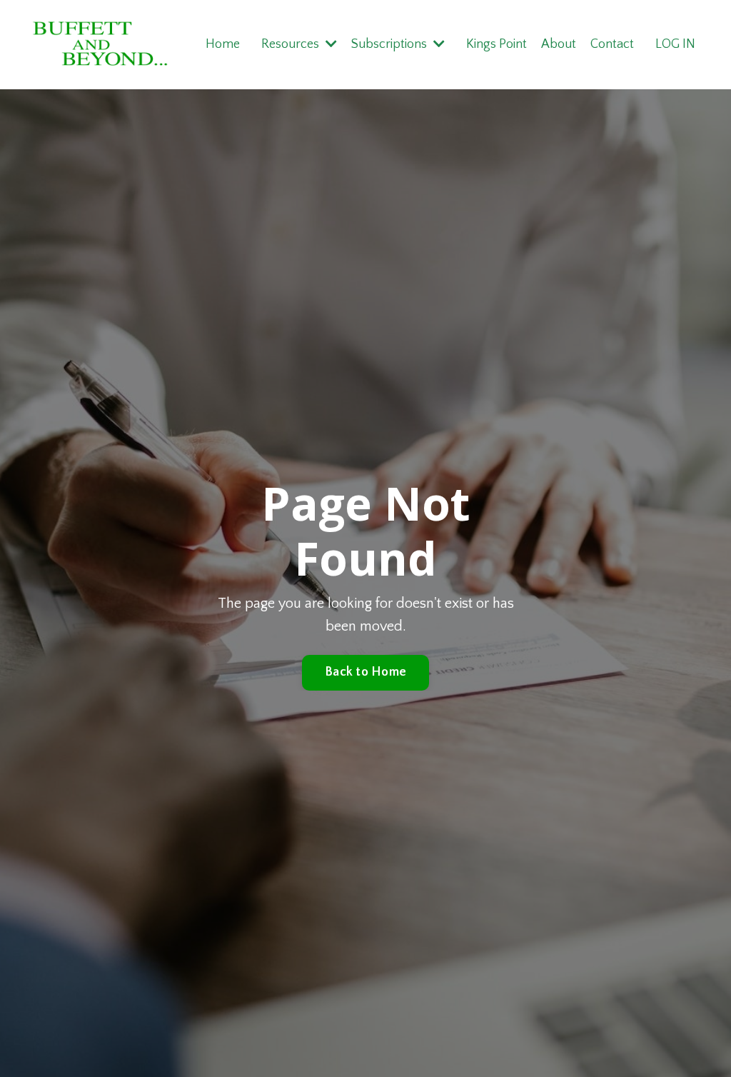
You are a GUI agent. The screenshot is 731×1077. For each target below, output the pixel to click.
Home (223, 44)
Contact (612, 44)
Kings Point (496, 44)
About (558, 44)
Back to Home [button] (365, 672)
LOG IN (675, 44)
